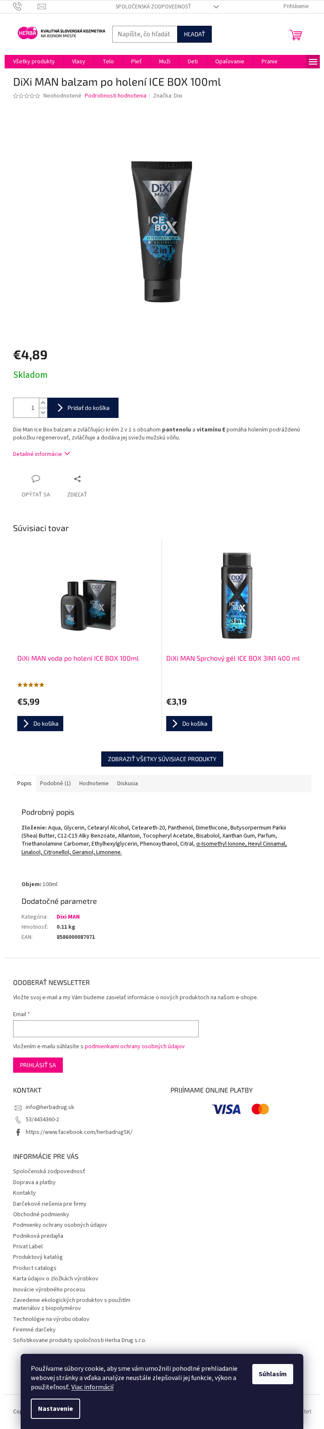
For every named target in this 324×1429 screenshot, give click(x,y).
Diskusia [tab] (127, 783)
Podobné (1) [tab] (55, 783)
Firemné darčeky (34, 1330)
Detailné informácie (37, 454)
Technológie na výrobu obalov (51, 1319)
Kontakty (24, 1193)
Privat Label (28, 1246)
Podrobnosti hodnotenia (115, 96)
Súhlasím (273, 1374)
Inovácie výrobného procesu (49, 1289)
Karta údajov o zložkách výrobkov (55, 1278)
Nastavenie (55, 1408)
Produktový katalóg (38, 1257)
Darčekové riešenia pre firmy (49, 1204)
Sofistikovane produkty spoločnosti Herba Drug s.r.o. (79, 1340)
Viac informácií (92, 1387)
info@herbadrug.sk (50, 1107)
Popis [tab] (24, 783)
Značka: (167, 96)
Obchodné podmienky (41, 1214)
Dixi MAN (68, 917)
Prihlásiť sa (38, 1064)
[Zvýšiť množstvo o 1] (43, 403)
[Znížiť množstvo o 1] (43, 413)
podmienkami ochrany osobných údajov (135, 1046)
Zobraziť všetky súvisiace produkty (162, 758)
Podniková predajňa (38, 1236)
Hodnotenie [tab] (94, 783)
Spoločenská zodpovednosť (153, 7)
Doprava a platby (34, 1182)
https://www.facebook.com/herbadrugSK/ (79, 1132)
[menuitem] (34, 61)
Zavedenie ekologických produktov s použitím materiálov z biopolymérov (71, 1304)
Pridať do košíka (89, 407)
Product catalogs (35, 1268)
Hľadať (194, 34)
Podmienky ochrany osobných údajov (60, 1225)
